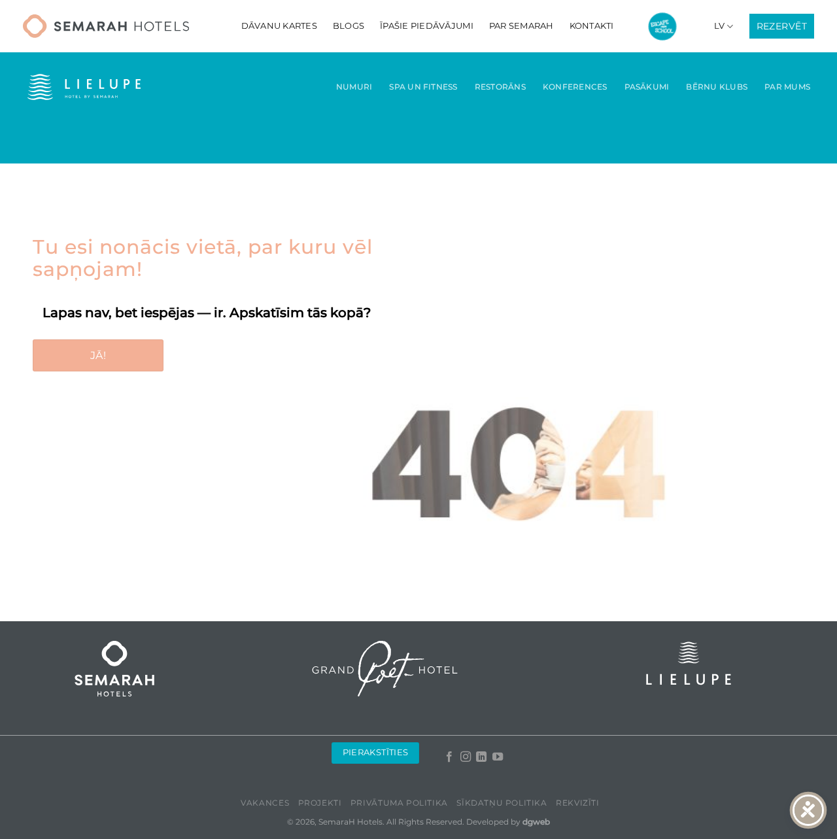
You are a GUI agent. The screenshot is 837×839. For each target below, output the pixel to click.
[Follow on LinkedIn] (481, 757)
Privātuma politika (399, 803)
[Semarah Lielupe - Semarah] (106, 26)
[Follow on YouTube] (497, 757)
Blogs (348, 26)
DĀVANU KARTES (279, 26)
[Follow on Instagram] (465, 757)
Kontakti (592, 26)
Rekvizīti (578, 803)
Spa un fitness (423, 87)
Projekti (320, 803)
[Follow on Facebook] (449, 757)
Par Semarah (521, 26)
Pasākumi (647, 87)
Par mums (787, 87)
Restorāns (500, 87)
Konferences (575, 87)
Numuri (354, 87)
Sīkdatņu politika (501, 803)
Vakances (265, 803)
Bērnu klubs (716, 87)
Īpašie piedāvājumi (426, 26)
